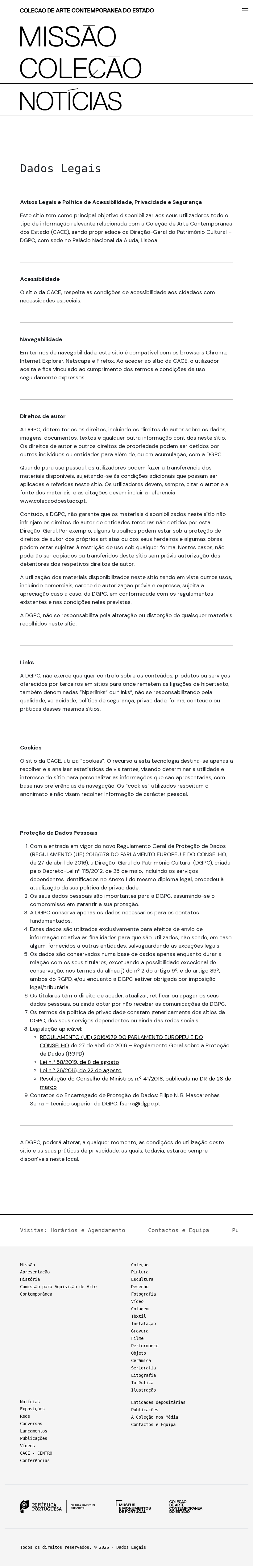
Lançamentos (33, 1430)
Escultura (142, 1279)
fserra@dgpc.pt (140, 1103)
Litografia (143, 1375)
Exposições (32, 1408)
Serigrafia (143, 1367)
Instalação (143, 1323)
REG (45, 1037)
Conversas (31, 1423)
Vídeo (137, 1301)
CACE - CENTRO (36, 1453)
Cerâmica (141, 1360)
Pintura (139, 1271)
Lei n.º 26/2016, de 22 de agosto (81, 1070)
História (30, 1279)
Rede (25, 1416)
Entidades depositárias (158, 1402)
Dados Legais (131, 1547)
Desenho (139, 1286)
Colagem (139, 1308)
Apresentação (35, 1271)
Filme (137, 1338)
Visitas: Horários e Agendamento (72, 1230)
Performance (144, 1345)
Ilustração (143, 1390)
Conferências (35, 1460)
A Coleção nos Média (154, 1417)
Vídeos (27, 1445)
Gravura (139, 1330)
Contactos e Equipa (178, 1230)
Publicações (33, 1438)
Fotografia (143, 1294)
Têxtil (138, 1316)
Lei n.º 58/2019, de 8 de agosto (79, 1062)
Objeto (138, 1353)
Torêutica (142, 1382)
